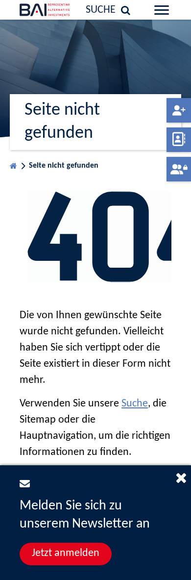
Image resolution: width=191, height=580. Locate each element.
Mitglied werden (179, 110)
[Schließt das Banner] (181, 477)
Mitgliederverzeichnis (179, 139)
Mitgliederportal (179, 169)
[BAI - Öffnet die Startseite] (31, 10)
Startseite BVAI (13, 163)
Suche (134, 403)
